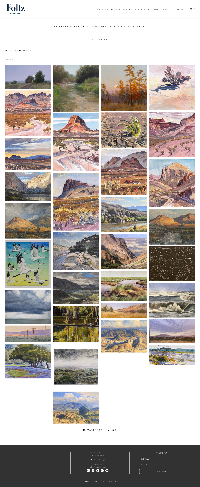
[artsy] (102, 470)
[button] (102, 9)
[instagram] (93, 470)
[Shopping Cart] (194, 9)
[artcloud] (88, 470)
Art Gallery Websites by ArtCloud (106, 481)
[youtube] (106, 470)
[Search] (191, 9)
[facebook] (97, 470)
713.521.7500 (98, 464)
